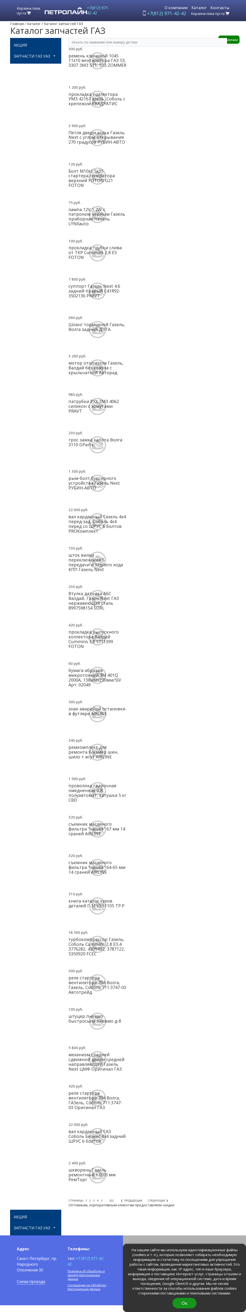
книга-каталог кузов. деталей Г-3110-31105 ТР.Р (96, 903)
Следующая (156, 1200)
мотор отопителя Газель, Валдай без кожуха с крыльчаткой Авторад (95, 367)
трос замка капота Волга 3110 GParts (95, 442)
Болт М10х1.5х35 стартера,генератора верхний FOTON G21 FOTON (91, 178)
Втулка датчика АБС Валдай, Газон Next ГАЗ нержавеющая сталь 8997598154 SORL (93, 600)
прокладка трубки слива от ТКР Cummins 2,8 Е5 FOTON (95, 252)
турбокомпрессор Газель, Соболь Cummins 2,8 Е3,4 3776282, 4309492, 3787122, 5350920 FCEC (96, 946)
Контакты (219, 7)
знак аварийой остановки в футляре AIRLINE (96, 711)
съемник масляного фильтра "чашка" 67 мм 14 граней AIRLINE (96, 828)
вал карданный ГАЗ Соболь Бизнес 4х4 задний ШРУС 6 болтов (97, 1136)
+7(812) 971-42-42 (98, 10)
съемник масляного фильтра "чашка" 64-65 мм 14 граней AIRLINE (96, 867)
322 (111, 1200)
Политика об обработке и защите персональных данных (86, 1275)
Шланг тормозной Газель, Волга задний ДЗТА (96, 327)
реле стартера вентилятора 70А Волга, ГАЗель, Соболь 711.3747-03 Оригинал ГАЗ (95, 1100)
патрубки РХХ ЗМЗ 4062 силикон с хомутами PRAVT (93, 406)
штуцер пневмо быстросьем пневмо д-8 (94, 1018)
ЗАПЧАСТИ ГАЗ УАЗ (32, 56)
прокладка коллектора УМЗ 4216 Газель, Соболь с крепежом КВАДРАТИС (96, 99)
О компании (176, 7)
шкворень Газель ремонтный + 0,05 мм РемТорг (92, 1174)
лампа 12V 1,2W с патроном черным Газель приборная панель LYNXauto (96, 216)
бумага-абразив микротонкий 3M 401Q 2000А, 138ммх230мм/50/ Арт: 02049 (94, 677)
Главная (17, 23)
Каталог (199, 7)
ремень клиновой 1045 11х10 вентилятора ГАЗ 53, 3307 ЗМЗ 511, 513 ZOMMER (97, 60)
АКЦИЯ (20, 45)
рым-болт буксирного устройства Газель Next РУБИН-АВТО (94, 483)
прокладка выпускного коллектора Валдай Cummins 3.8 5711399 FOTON (93, 639)
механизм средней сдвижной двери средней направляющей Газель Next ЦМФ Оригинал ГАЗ (96, 1062)
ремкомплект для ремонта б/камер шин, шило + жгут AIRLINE (93, 752)
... (106, 1200)
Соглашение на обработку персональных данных (87, 1287)
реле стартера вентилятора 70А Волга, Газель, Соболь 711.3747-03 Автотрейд (97, 985)
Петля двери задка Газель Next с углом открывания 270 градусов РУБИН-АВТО (96, 137)
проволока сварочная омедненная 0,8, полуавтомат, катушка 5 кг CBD (97, 793)
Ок (184, 1303)
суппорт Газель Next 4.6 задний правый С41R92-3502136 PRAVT (94, 291)
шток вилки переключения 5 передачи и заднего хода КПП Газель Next (95, 562)
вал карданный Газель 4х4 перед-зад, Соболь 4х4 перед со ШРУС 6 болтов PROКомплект (97, 524)
